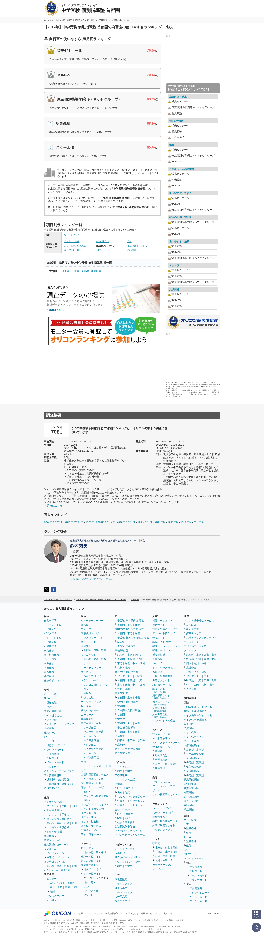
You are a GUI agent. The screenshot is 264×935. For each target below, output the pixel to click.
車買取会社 (87, 718)
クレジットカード (54, 749)
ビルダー (52, 878)
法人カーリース (161, 734)
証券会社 (52, 702)
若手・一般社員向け (166, 764)
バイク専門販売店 (94, 748)
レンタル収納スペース (96, 684)
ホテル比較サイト (91, 860)
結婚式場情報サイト (163, 825)
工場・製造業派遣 (162, 676)
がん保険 (49, 671)
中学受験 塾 (121, 693)
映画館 (156, 843)
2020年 (90, 522)
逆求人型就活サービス (165, 629)
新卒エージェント (162, 703)
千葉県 (75, 271)
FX (45, 736)
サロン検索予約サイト (165, 794)
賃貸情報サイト (53, 835)
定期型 (200, 749)
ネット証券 (50, 694)
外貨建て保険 (191, 788)
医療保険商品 (191, 745)
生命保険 (49, 663)
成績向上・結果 (71, 241)
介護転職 (157, 659)
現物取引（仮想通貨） (59, 779)
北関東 (61, 882)
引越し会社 (87, 697)
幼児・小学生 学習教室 (128, 748)
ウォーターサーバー (92, 620)
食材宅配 (86, 646)
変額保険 (189, 805)
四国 (188, 663)
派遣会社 (157, 671)
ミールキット (88, 654)
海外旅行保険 (51, 654)
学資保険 (49, 676)
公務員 (121, 805)
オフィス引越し (90, 813)
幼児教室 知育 (123, 753)
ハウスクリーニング (92, 637)
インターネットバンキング (59, 723)
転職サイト (158, 637)
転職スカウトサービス (165, 646)
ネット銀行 (50, 719)
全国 (172, 860)
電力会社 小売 (89, 830)
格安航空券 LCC (90, 865)
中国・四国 (71, 887)
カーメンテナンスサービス (96, 766)
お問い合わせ (131, 913)
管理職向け (161, 759)
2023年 (58, 522)
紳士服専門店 (122, 888)
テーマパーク (160, 868)
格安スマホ (192, 629)
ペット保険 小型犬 (194, 736)
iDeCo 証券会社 (53, 715)
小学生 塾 (120, 718)
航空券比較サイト (91, 856)
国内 (86, 882)
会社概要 (78, 913)
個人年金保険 (191, 800)
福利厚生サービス (91, 825)
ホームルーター (192, 641)
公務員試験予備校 (125, 826)
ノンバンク (63, 745)
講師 (129, 241)
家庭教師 (120, 744)
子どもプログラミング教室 (130, 835)
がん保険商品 (191, 771)
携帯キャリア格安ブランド (201, 637)
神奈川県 (96, 271)
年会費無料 (53, 753)
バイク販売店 (88, 744)
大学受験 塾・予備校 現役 (129, 620)
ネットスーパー (90, 663)
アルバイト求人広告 (163, 720)
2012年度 (186, 522)
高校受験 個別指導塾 (126, 671)
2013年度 (173, 522)
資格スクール (122, 809)
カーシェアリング (91, 701)
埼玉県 (65, 271)
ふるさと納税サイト (92, 676)
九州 (74, 823)
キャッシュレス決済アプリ (59, 771)
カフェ (85, 770)
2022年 (69, 522)
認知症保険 (190, 783)
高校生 (121, 740)
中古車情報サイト (91, 723)
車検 (83, 761)
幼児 (119, 771)
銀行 (49, 706)
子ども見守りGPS (91, 834)
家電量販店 (121, 879)
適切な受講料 (102, 241)
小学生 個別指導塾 (125, 727)
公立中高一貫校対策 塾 (128, 710)
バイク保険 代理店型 (195, 719)
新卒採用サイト (161, 696)
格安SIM (191, 624)
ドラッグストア (123, 883)
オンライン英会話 (125, 779)
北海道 (121, 654)
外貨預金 (49, 728)
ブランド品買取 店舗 (92, 808)
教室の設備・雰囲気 (137, 245)
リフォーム (50, 848)
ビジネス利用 (91, 890)
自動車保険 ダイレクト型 (198, 706)
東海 (59, 823)
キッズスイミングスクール (129, 861)
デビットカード (53, 766)
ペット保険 (50, 659)
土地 (74, 805)
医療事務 (128, 788)
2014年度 (160, 522)
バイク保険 (50, 633)
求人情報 (167, 913)
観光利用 (89, 895)
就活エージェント (162, 620)
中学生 (131, 740)
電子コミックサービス (93, 787)
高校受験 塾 (121, 650)
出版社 (87, 800)
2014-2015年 (145, 522)
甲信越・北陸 (134, 659)
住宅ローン (50, 732)
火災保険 (49, 650)
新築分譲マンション (55, 861)
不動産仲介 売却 (53, 801)
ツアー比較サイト (91, 873)
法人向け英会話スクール (128, 830)
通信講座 (120, 783)
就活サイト (158, 624)
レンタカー (87, 706)
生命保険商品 (191, 758)
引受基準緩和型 (195, 753)
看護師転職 (158, 654)
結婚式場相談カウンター (166, 821)
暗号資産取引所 (53, 775)
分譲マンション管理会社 (58, 818)
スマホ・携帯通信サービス (199, 620)
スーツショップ (123, 892)
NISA (47, 698)
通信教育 (120, 736)
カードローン (51, 741)
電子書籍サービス (91, 783)
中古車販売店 (88, 727)
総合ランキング (71, 235)
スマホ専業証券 (53, 711)
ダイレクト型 (54, 624)
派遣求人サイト (161, 680)
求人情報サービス (162, 684)
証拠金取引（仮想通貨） (60, 783)
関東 (175, 847)
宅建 (119, 792)
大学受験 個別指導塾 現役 (129, 629)
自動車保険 (50, 620)
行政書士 (122, 800)
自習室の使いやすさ (180, 193)
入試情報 (131, 249)
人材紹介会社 (160, 709)
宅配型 (87, 693)
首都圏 (50, 823)
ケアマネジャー (138, 800)
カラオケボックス (162, 864)
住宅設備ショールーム (56, 844)
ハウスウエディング (163, 808)
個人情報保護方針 (114, 913)
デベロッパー (54, 899)
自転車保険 (50, 646)
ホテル (85, 886)
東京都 (85, 271)
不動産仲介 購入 (53, 810)
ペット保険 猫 (192, 741)
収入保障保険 (193, 766)
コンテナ (89, 689)
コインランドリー (91, 641)
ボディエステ (160, 790)
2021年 (79, 522)
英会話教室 (121, 775)
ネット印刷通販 (161, 738)
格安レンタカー (90, 710)
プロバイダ (190, 650)
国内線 (87, 869)
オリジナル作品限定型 (96, 795)
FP (119, 788)
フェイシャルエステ (163, 786)
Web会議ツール (161, 746)
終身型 (190, 749)
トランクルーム (90, 680)
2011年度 (199, 522)
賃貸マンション (53, 840)
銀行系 (50, 745)
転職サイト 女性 (161, 641)
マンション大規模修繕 (56, 827)
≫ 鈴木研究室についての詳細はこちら (92, 579)
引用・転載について (150, 913)
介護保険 (189, 792)
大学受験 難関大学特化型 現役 (132, 637)
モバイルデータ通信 (195, 646)
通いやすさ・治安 (73, 249)
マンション (53, 805)
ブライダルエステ (162, 781)
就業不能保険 (191, 779)
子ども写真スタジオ (92, 778)
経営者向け (161, 755)
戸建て (65, 805)
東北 (52, 882)
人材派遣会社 (160, 715)
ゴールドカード (55, 762)
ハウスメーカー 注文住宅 (57, 870)
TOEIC (121, 796)
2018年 (100, 522)
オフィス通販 (88, 817)
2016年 (121, 522)
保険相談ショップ (54, 680)
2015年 (131, 522)
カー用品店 (121, 896)
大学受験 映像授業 (125, 646)
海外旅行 (101, 852)
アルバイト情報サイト (165, 633)
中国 (213, 659)
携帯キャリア (193, 633)
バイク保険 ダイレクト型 (198, 715)
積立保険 (189, 809)
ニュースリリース (94, 913)
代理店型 (52, 629)
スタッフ (100, 249)
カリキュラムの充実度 (75, 245)
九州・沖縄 (123, 667)
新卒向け (160, 768)
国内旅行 (89, 852)
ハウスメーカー (55, 895)
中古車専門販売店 (94, 731)
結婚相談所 (158, 816)
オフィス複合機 (90, 821)
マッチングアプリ (162, 829)
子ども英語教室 (123, 766)
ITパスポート (134, 805)
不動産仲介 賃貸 (53, 831)
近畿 (66, 823)
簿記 (127, 792)
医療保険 (49, 667)
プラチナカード (198, 879)
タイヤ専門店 (122, 900)
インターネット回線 (195, 671)
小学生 (141, 740)
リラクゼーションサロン (128, 857)
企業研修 (157, 751)
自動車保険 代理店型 (195, 711)
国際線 (97, 869)
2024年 (48, 522)
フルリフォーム (55, 853)
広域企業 (191, 667)
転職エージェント (162, 650)
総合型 (87, 791)
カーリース (87, 714)
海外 (93, 882)
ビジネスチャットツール (166, 742)
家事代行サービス (91, 633)
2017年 (110, 522)
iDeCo (187, 837)
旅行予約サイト (90, 848)
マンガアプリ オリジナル (95, 804)
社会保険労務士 (136, 796)
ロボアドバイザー (54, 788)
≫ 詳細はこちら (53, 505)
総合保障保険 (191, 796)
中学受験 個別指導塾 (126, 701)
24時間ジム (121, 853)
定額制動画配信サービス (95, 774)
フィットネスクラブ (126, 848)
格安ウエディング (162, 812)
